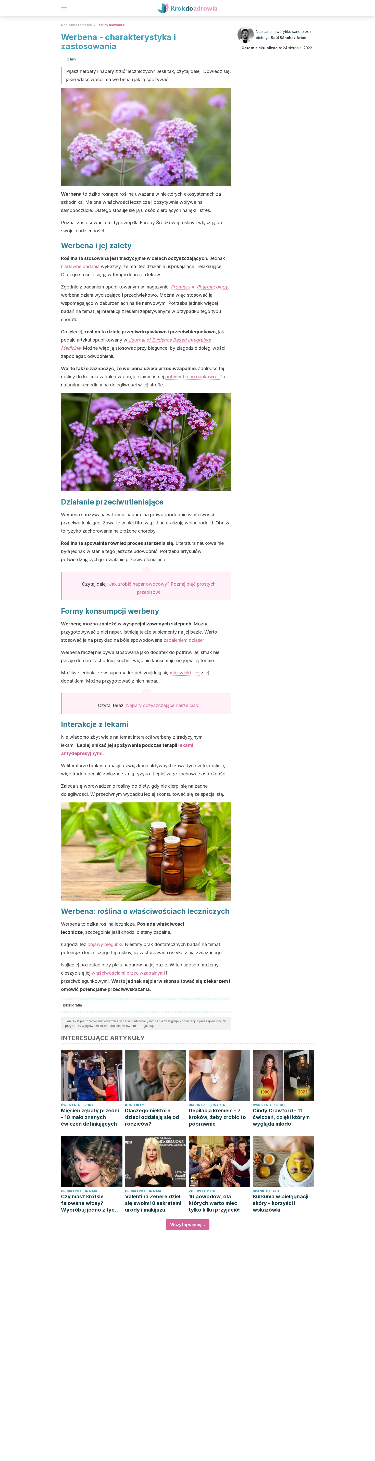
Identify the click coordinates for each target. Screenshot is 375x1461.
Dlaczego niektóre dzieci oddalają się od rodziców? (152, 1117)
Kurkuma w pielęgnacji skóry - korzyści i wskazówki (280, 1203)
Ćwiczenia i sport (77, 1105)
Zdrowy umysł (202, 1191)
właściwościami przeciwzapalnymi (128, 973)
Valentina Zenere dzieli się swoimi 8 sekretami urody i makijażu (153, 1203)
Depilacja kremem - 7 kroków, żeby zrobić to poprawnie (217, 1117)
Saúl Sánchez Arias (288, 37)
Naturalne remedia (76, 25)
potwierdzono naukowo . (192, 376)
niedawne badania (80, 266)
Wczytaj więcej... (187, 1224)
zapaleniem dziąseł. (183, 640)
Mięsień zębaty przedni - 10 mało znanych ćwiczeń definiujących (90, 1117)
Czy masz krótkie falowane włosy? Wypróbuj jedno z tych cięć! (89, 1203)
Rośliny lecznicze (110, 25)
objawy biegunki (105, 944)
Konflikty (134, 1105)
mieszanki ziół (184, 672)
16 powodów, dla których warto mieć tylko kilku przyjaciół (214, 1203)
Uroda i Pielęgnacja (207, 1105)
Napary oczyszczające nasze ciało (162, 705)
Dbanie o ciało (266, 1191)
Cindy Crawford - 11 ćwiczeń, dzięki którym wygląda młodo (281, 1117)
